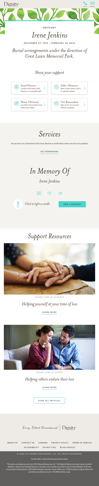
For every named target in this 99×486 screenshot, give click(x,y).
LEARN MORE (49, 312)
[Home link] (11, 4)
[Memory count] (39, 193)
